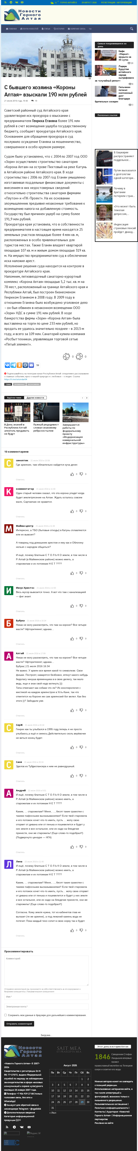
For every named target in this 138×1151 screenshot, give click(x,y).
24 (52, 1102)
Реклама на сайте (104, 1123)
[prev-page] (82, 398)
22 (82, 1096)
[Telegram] (11, 2)
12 (64, 1090)
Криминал (19, 384)
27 (70, 1102)
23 (88, 1096)
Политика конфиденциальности (111, 1108)
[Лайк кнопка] (66, 356)
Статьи (46, 29)
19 (64, 1096)
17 (52, 1096)
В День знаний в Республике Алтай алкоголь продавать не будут (16, 429)
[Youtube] (22, 2)
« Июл (52, 1112)
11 (58, 1090)
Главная (12, 29)
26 (64, 1102)
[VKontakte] (16, 2)
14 (76, 1090)
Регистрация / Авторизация (116, 2)
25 (58, 1102)
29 (82, 1102)
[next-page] (87, 398)
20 (70, 1096)
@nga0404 (35, 1108)
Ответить (20, 480)
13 (70, 1090)
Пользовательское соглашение (111, 1104)
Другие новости (35, 397)
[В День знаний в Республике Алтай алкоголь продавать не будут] (17, 412)
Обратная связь (77, 29)
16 (88, 1090)
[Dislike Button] (79, 356)
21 (76, 1096)
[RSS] (5, 2)
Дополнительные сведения (21, 1112)
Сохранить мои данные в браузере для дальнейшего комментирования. (47, 1015)
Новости (9, 420)
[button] (131, 29)
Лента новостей (30, 29)
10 (36, 100)
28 (76, 1102)
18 (58, 1096)
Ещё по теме (14, 397)
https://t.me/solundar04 (15, 379)
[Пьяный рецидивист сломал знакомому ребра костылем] (46, 412)
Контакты (100, 1111)
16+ (90, 29)
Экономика (33, 384)
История (60, 29)
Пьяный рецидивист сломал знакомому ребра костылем (46, 427)
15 (82, 1090)
